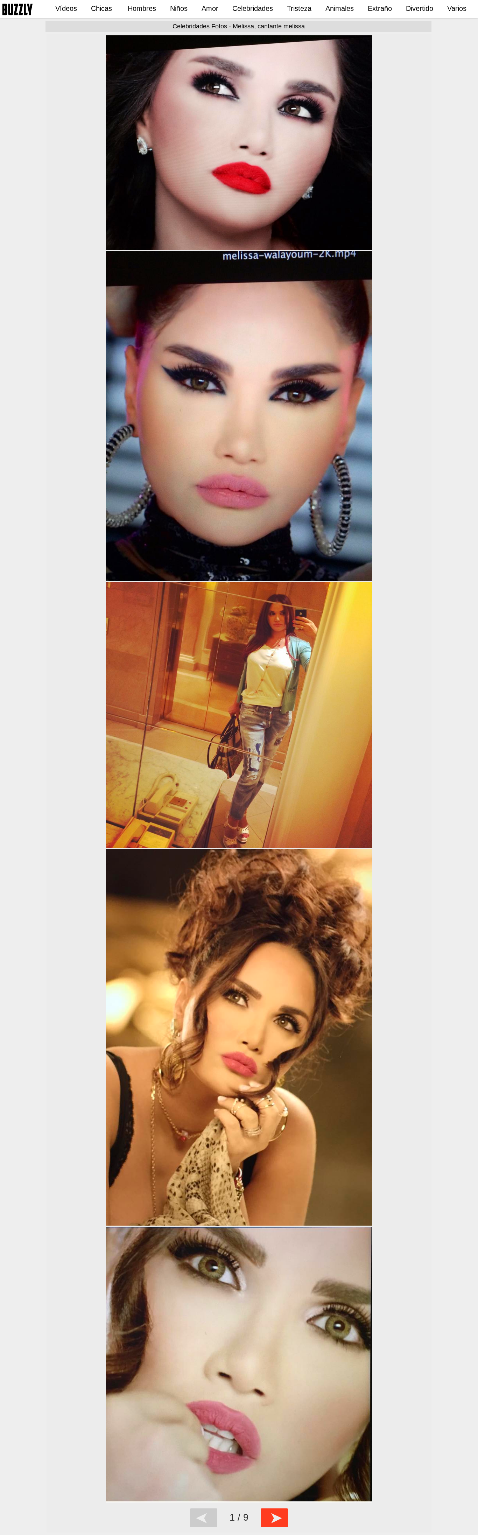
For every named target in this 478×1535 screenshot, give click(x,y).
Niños (179, 8)
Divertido (419, 8)
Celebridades (252, 8)
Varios (456, 8)
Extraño (380, 8)
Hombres (142, 8)
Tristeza (299, 8)
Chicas (101, 8)
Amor (210, 8)
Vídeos (66, 8)
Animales (339, 8)
